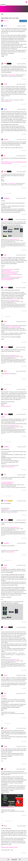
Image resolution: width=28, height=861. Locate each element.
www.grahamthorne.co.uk (13, 239)
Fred (5, 474)
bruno (5, 389)
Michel (5, 63)
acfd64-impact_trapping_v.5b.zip (9, 847)
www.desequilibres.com (10, 466)
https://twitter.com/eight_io (10, 271)
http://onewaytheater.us (6, 270)
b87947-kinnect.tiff (6, 406)
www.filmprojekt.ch (12, 74)
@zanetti (3, 696)
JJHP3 (5, 84)
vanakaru (6, 139)
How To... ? (6, 20)
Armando (6, 500)
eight (5, 255)
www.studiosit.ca (4, 509)
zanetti (5, 565)
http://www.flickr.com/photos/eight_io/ (9, 273)
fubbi (5, 825)
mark (5, 693)
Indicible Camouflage (15, 327)
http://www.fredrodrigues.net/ (7, 482)
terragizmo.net (8, 101)
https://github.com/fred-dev (7, 483)
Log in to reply (23, 20)
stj (4, 155)
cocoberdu (6, 446)
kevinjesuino (6, 198)
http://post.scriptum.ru (9, 269)
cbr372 (5, 25)
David (5, 321)
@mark (3, 748)
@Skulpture (9, 325)
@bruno (3, 416)
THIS (2, 174)
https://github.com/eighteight (10, 274)
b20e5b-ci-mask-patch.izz (7, 807)
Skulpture (6, 219)
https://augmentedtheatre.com (7, 279)
